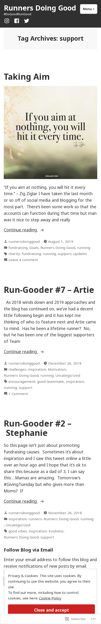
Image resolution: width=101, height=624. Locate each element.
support (64, 253)
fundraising (17, 247)
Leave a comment (23, 259)
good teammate (50, 381)
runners (35, 518)
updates (80, 253)
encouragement (21, 381)
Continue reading (21, 230)
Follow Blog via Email (28, 550)
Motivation (57, 369)
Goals (34, 247)
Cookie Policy (50, 598)
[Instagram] (8, 20)
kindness (56, 531)
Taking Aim (27, 76)
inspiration (37, 369)
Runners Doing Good (40, 8)
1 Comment (18, 393)
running (83, 247)
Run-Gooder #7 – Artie (49, 289)
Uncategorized (67, 375)
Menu (90, 9)
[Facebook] (17, 20)
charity (14, 253)
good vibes (17, 531)
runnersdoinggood (24, 241)
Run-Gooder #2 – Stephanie (37, 428)
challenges (17, 369)
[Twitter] (26, 20)
